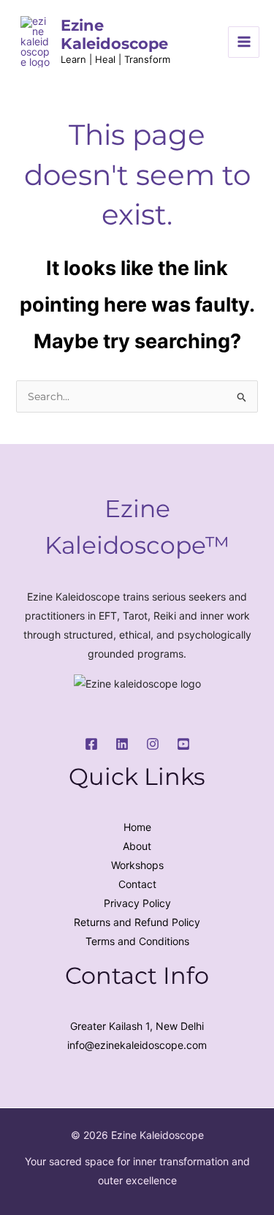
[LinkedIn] (122, 744)
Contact (137, 884)
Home (137, 827)
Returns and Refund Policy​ (137, 922)
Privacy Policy (137, 903)
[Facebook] (91, 744)
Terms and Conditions (137, 941)
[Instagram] (152, 744)
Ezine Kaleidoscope (114, 34)
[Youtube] (183, 744)
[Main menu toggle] (243, 42)
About (137, 846)
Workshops (137, 865)
